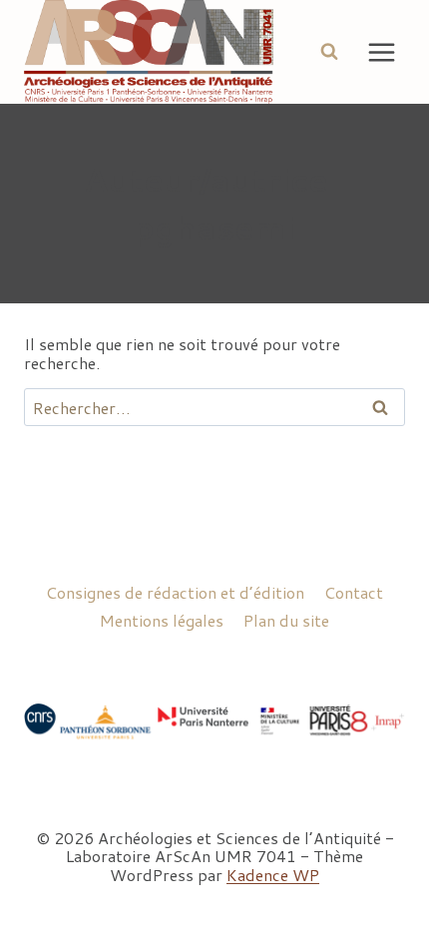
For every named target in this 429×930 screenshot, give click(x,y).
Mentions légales (161, 620)
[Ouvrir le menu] (381, 52)
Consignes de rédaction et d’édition (175, 592)
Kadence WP (272, 874)
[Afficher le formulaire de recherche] (329, 52)
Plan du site (286, 620)
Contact (353, 592)
